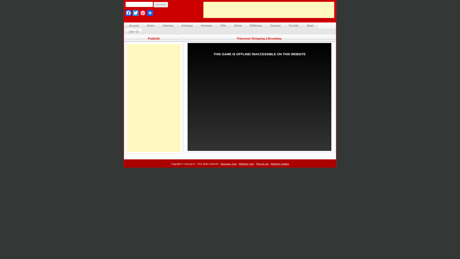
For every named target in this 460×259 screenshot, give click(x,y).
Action (151, 25)
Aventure (206, 25)
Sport (310, 25)
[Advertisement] (268, 10)
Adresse (168, 25)
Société (293, 25)
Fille (223, 25)
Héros (238, 25)
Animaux (187, 25)
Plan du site (262, 164)
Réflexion (256, 25)
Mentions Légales (280, 164)
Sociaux (275, 25)
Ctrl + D (134, 31)
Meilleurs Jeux (246, 164)
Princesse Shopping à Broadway (259, 38)
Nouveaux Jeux (229, 164)
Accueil (134, 25)
